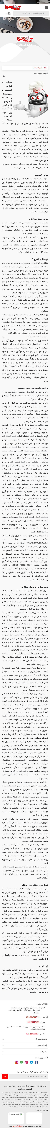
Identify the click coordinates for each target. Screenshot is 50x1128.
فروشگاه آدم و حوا (17, 1126)
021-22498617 (32, 1033)
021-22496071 (32, 1017)
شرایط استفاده (37, 68)
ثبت (5, 1076)
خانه (45, 68)
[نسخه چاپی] (4, 76)
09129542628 (33, 1022)
